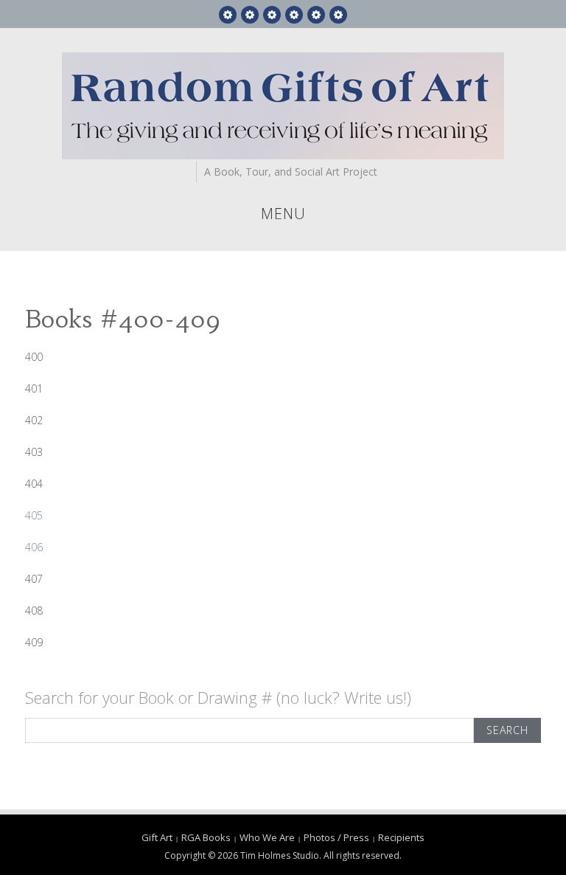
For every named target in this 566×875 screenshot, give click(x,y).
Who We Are (267, 837)
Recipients (401, 837)
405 (34, 515)
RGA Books (206, 837)
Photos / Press (336, 837)
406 (34, 547)
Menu (283, 214)
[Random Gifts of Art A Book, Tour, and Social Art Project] (283, 105)
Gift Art (157, 837)
